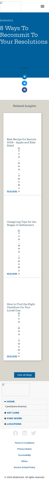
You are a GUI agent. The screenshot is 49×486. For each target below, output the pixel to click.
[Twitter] (33, 433)
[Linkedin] (24, 433)
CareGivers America (16, 406)
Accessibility (24, 455)
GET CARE (13, 412)
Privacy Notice (24, 449)
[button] (42, 6)
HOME (11, 401)
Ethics (24, 461)
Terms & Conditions (24, 443)
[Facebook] (15, 433)
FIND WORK (14, 418)
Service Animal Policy (24, 467)
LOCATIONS (14, 424)
